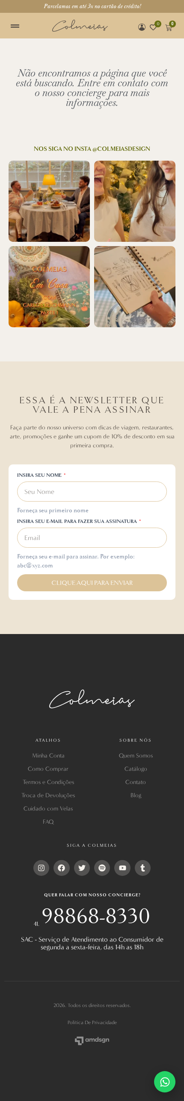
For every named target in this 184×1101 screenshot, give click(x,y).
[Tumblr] (143, 868)
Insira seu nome (40, 476)
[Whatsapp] (164, 1081)
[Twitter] (82, 868)
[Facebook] (61, 868)
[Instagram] (41, 868)
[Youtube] (122, 868)
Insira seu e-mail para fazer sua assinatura (77, 522)
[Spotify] (102, 868)
